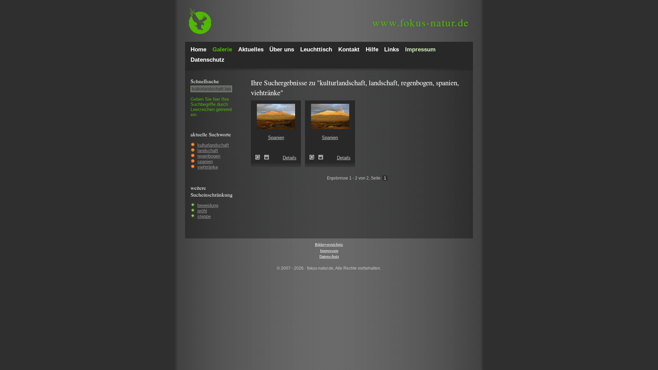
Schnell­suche (205, 81)
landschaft (207, 150)
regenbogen (208, 156)
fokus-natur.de (420, 22)
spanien (205, 161)
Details (289, 157)
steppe (204, 216)
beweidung (207, 205)
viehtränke (207, 167)
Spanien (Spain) (259, 157)
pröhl (202, 210)
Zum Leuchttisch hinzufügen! (266, 157)
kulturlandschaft (213, 145)
